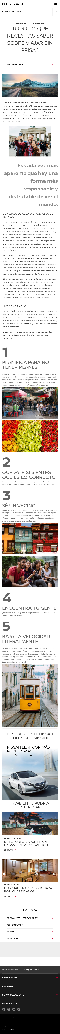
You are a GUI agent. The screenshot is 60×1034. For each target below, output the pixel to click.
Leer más (8, 850)
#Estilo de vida (15, 65)
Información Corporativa (12, 1018)
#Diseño (11, 932)
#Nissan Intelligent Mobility (22, 918)
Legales (5, 1026)
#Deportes (12, 938)
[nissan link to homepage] (12, 4)
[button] (55, 3)
